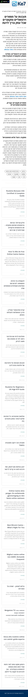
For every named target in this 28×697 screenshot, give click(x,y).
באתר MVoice (8, 49)
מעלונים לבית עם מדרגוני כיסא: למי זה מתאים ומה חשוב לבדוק (15, 338)
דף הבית (24, 11)
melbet (23, 174)
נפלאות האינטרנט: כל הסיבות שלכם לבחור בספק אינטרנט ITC (14, 418)
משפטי (13, 177)
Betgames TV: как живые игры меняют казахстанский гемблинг (14, 612)
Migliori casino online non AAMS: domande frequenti (15, 556)
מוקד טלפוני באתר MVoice (18, 96)
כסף (19, 177)
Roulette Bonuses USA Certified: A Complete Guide (15, 193)
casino (23, 171)
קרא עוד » (22, 212)
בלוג (24, 177)
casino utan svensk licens (12, 171)
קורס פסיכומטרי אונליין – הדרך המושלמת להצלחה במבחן (15, 312)
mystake (16, 174)
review (9, 174)
